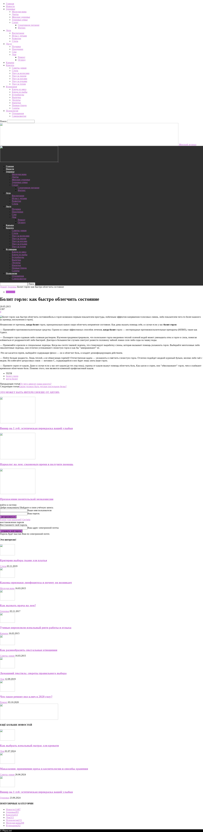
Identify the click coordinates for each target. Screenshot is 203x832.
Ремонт (21, 57)
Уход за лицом (19, 76)
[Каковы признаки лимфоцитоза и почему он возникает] (7, 577)
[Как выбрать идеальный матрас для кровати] (7, 739)
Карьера (10, 62)
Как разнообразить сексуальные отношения (28, 650)
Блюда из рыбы (19, 92)
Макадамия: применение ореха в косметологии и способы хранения (44, 768)
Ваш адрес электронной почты (43, 528)
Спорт (15, 22)
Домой (3, 287)
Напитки (16, 102)
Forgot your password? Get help (15, 519)
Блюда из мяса (19, 89)
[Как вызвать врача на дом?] (7, 599)
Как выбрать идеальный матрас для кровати (29, 745)
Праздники (17, 49)
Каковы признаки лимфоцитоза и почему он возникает (36, 582)
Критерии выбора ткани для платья (23, 560)
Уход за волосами (20, 73)
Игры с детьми (19, 36)
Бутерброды (18, 94)
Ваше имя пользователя (39, 510)
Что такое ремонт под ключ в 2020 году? (26, 696)
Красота (10, 65)
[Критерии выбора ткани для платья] (7, 554)
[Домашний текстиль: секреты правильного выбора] (7, 667)
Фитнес (22, 27)
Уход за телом (19, 84)
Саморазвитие (19, 116)
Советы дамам (19, 68)
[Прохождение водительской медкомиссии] (17, 493)
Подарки (16, 46)
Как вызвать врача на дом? (18, 605)
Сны (14, 52)
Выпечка (16, 97)
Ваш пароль (33, 513)
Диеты (15, 14)
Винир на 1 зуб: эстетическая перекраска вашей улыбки (36, 428)
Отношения (18, 113)
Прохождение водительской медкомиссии (26, 499)
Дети (8, 30)
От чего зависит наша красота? (35, 384)
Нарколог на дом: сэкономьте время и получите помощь (36, 464)
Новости (10, 6)
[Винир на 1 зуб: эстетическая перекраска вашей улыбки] (17, 422)
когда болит (12, 378)
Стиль (15, 41)
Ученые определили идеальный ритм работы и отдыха (35, 627)
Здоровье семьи (20, 19)
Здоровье (10, 9)
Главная (10, 3)
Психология (12, 110)
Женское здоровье (21, 17)
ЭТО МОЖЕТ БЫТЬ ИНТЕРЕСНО (19, 392)
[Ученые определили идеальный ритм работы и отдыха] (7, 622)
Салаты (15, 108)
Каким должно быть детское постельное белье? (43, 386)
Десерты (16, 100)
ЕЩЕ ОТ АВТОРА (49, 392)
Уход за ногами (19, 78)
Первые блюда (19, 105)
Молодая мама (19, 11)
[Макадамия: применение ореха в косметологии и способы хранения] (7, 763)
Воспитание (18, 33)
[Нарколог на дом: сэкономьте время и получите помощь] (17, 458)
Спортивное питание (28, 25)
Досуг (9, 44)
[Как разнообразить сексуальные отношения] (7, 644)
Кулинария (11, 86)
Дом (14, 54)
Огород (21, 60)
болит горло (12, 376)
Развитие (16, 38)
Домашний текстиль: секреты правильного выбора (33, 673)
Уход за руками (19, 81)
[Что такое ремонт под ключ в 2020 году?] (7, 691)
